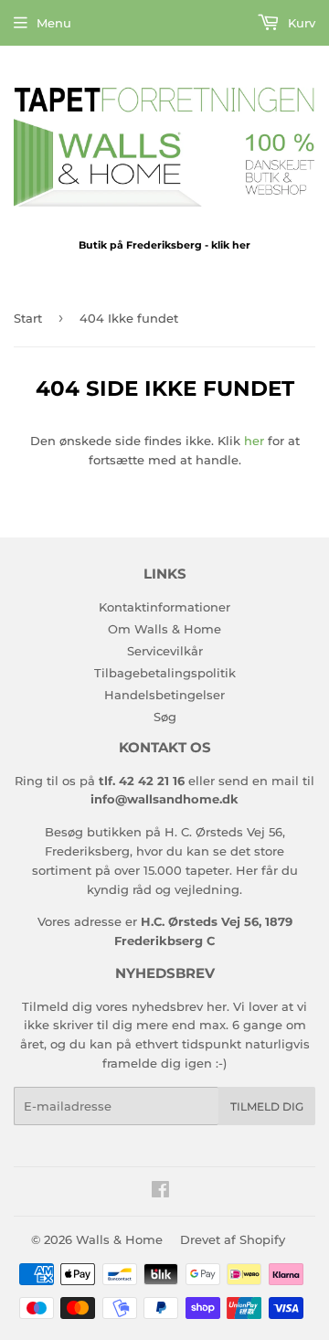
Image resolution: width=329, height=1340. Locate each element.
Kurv (299, 23)
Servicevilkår (165, 650)
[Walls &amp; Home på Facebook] (160, 1192)
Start (28, 318)
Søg (165, 716)
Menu (54, 23)
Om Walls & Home (164, 629)
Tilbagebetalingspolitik (165, 672)
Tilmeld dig (266, 1106)
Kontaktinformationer (164, 607)
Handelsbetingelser (164, 694)
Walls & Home (119, 1239)
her (254, 440)
